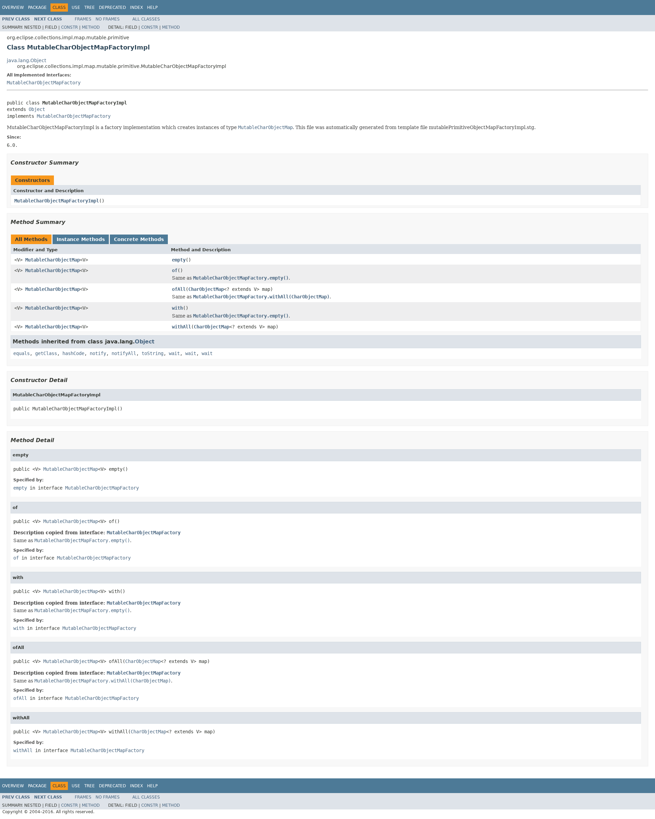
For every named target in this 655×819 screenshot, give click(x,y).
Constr (69, 27)
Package (37, 7)
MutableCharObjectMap (52, 260)
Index (136, 7)
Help (152, 7)
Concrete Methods (139, 239)
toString (152, 353)
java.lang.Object (26, 60)
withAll (181, 326)
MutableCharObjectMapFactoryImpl (56, 200)
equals (21, 353)
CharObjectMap (206, 289)
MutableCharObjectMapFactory (44, 82)
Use (76, 7)
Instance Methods (81, 239)
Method (91, 27)
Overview (13, 7)
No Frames (108, 19)
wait (174, 353)
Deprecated (112, 7)
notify (98, 353)
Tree (89, 7)
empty (179, 260)
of (174, 270)
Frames (83, 19)
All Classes (146, 19)
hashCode (73, 353)
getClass (46, 353)
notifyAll (124, 353)
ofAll (179, 289)
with (177, 308)
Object (37, 109)
